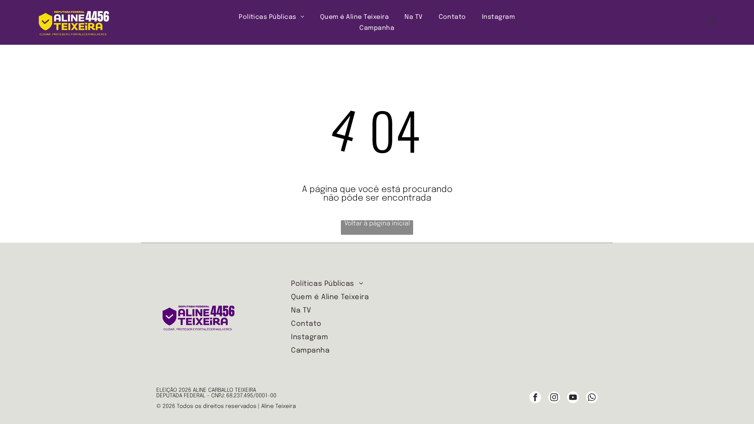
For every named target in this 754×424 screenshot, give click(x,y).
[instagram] (554, 398)
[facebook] (535, 398)
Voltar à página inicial (377, 223)
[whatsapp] (592, 398)
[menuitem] (271, 16)
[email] (711, 22)
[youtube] (573, 398)
